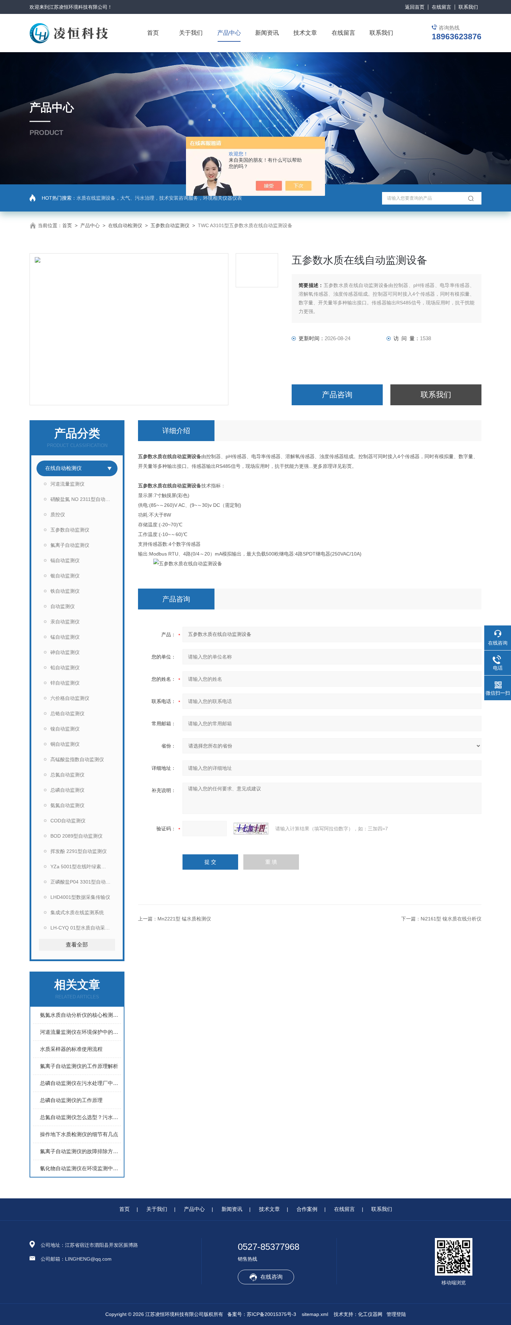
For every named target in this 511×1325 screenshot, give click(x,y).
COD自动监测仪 (68, 820)
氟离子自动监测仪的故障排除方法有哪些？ (80, 1151)
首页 (153, 33)
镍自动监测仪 (65, 729)
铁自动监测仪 (65, 591)
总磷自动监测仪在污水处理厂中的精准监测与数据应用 (80, 1083)
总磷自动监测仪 (67, 790)
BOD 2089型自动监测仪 (76, 836)
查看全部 (77, 945)
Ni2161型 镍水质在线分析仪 (451, 918)
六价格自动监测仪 (69, 698)
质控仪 (57, 514)
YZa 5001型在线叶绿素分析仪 (83, 866)
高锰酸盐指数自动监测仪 (77, 759)
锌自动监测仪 (65, 683)
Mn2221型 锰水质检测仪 (184, 918)
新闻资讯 (267, 33)
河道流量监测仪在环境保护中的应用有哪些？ (80, 1032)
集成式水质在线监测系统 (77, 912)
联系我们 (468, 7)
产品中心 (229, 33)
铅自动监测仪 (65, 667)
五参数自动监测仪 (170, 225)
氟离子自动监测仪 (69, 545)
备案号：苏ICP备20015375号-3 (261, 1314)
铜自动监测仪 (65, 744)
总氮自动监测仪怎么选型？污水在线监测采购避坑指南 (80, 1117)
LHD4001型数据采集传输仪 (80, 897)
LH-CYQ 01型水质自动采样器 (82, 928)
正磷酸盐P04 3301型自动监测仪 (83, 882)
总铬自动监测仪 (67, 713)
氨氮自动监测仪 (67, 805)
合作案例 (307, 1209)
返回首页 (414, 7)
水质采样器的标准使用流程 (71, 1049)
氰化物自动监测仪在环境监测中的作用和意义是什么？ (80, 1168)
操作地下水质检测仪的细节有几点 (79, 1134)
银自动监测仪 (65, 575)
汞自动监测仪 (65, 621)
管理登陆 (396, 1314)
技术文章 (305, 33)
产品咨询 (337, 394)
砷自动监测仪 (65, 652)
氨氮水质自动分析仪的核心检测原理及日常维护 (80, 1015)
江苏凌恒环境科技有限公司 (78, 7)
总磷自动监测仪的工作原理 (71, 1100)
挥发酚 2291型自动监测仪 (78, 851)
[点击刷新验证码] (251, 829)
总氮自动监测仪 (67, 774)
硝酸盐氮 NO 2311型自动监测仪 (83, 499)
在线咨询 (271, 1277)
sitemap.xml (315, 1314)
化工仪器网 (370, 1314)
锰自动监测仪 (65, 637)
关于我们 (191, 33)
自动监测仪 (62, 606)
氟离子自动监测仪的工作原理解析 (79, 1066)
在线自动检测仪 (125, 225)
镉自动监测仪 (65, 560)
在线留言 (441, 7)
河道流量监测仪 (67, 484)
